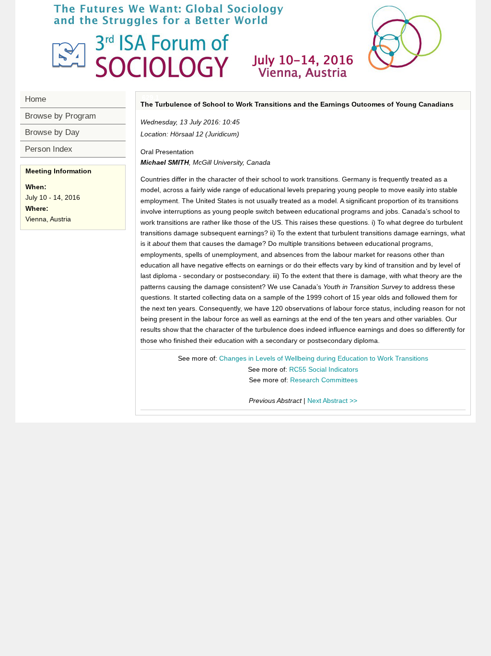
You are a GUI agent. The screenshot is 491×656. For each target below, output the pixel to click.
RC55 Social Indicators (323, 369)
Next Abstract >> (332, 400)
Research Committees (324, 380)
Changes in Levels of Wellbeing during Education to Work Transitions (323, 358)
